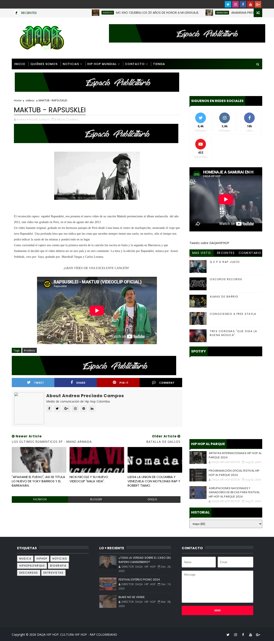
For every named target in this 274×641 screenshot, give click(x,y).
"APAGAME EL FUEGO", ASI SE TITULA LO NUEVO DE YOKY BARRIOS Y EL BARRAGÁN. (38, 481)
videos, (74, 119)
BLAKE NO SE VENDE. (132, 597)
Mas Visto (201, 253)
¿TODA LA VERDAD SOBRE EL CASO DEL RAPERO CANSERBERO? (145, 560)
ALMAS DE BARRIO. (224, 297)
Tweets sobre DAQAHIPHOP (209, 243)
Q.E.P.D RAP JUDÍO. (225, 262)
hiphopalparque (32, 565)
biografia (58, 565)
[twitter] (228, 4)
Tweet (39, 383)
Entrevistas (53, 572)
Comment (167, 383)
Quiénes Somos (44, 64)
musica (25, 558)
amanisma (209, 12)
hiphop (42, 558)
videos (30, 100)
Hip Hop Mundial (102, 64)
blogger (96, 499)
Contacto (135, 64)
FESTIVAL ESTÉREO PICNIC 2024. (140, 579)
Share (81, 383)
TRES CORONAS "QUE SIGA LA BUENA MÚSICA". (233, 333)
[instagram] (235, 4)
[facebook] (243, 4)
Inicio (19, 64)
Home (18, 100)
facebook (40, 499)
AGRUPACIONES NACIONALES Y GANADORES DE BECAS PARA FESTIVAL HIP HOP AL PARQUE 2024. (234, 492)
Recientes (226, 253)
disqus (152, 499)
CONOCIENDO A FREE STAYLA (233, 314)
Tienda (159, 64)
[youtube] (250, 4)
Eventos (95, 12)
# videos (29, 350)
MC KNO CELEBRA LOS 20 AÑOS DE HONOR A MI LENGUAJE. (144, 12)
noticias (59, 558)
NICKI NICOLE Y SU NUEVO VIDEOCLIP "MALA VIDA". (89, 479)
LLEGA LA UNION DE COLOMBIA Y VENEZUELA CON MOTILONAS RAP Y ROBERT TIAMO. (154, 481)
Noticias (71, 64)
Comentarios (250, 253)
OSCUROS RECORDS (226, 279)
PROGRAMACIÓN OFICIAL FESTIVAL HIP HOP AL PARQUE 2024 (234, 473)
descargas (28, 572)
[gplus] (258, 4)
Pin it (124, 383)
